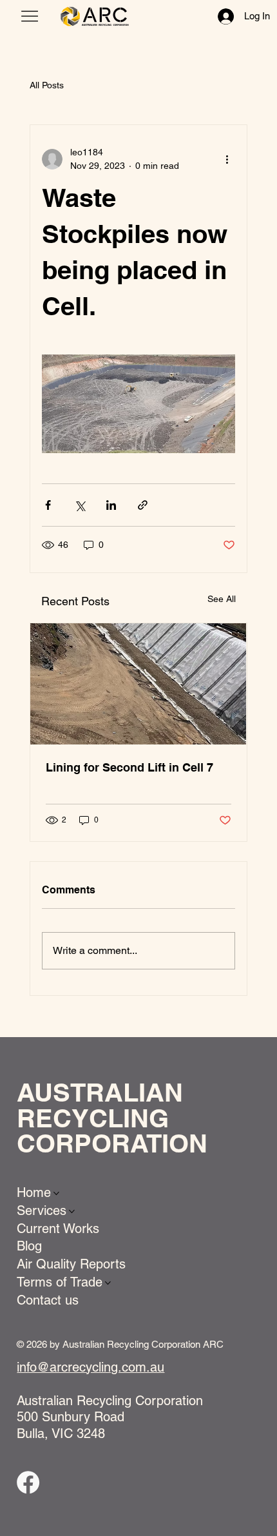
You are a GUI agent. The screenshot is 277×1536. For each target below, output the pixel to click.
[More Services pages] (72, 1211)
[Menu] (29, 16)
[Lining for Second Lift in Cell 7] (138, 683)
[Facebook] (28, 1482)
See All (221, 599)
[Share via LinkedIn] (111, 505)
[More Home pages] (56, 1193)
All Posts (47, 85)
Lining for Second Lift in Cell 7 (129, 767)
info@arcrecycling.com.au (90, 1367)
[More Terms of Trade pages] (108, 1283)
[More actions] (227, 159)
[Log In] (221, 16)
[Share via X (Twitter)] (79, 505)
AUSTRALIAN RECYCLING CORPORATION (112, 1117)
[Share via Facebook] (48, 505)
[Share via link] (143, 505)
